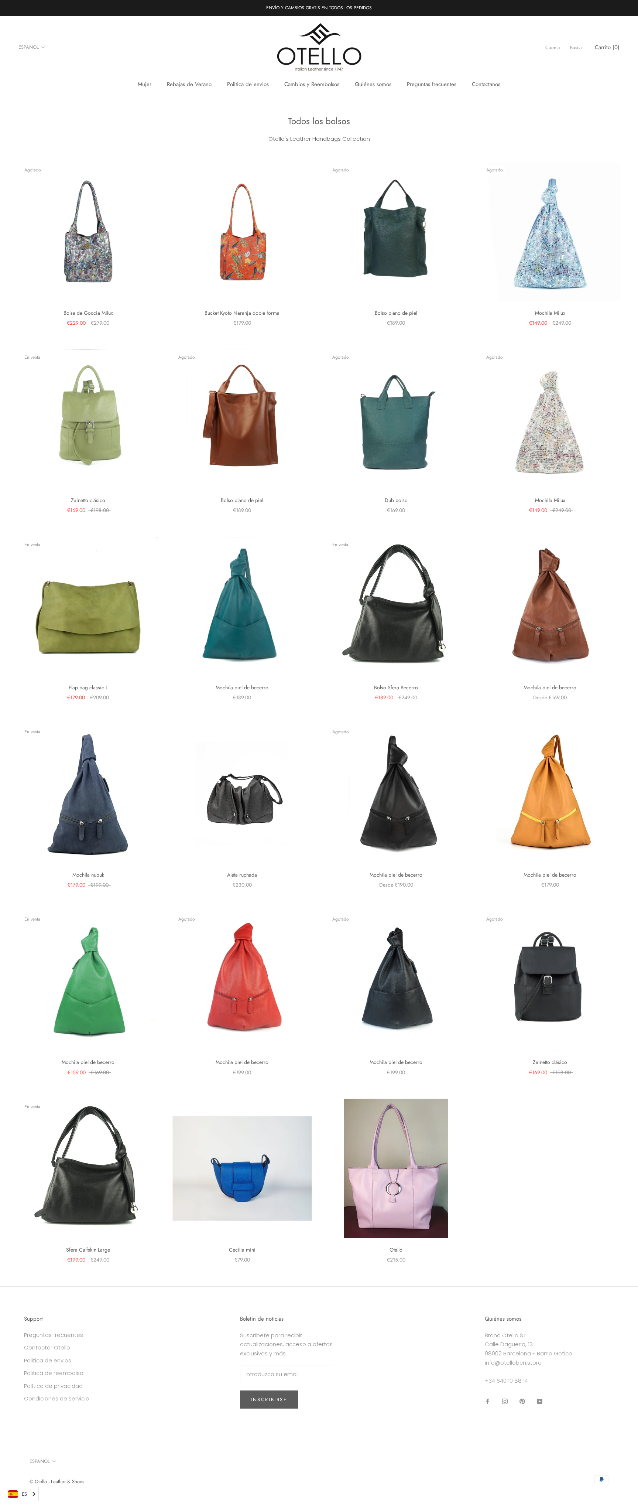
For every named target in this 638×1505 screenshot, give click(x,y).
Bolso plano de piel (396, 313)
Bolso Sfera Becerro (396, 687)
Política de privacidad (53, 1386)
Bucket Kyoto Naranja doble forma (242, 313)
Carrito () (607, 47)
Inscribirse (269, 1399)
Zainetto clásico (88, 500)
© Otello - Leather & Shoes (57, 1481)
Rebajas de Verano (189, 84)
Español (28, 47)
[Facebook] (487, 1401)
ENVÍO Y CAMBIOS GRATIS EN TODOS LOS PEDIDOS (319, 7)
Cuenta (552, 47)
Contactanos (486, 84)
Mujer (144, 84)
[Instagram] (505, 1401)
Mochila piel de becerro (242, 687)
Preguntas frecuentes (431, 84)
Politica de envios (248, 84)
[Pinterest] (522, 1401)
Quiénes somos (373, 84)
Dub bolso (396, 500)
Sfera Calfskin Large (88, 1249)
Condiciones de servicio (56, 1398)
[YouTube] (539, 1401)
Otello (396, 1249)
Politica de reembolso (53, 1373)
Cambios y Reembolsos (311, 84)
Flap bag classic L (88, 687)
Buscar (576, 47)
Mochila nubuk (88, 874)
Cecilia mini (242, 1249)
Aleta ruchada (242, 874)
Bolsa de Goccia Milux (88, 313)
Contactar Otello (47, 1347)
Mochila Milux (550, 313)
